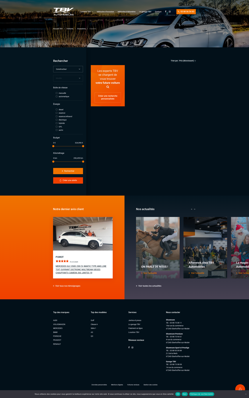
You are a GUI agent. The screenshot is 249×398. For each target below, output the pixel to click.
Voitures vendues (133, 385)
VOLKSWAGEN (59, 324)
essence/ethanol (65, 116)
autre (61, 130)
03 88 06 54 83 (187, 11)
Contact (158, 12)
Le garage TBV (145, 12)
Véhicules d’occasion (105, 12)
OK (178, 394)
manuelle (62, 93)
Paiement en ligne (135, 328)
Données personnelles (99, 385)
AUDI (55, 320)
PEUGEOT (57, 340)
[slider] (53, 146)
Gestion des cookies (150, 385)
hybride (62, 123)
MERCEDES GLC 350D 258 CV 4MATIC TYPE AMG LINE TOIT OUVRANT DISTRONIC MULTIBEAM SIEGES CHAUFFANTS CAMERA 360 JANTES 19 (81, 269)
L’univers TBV (85, 12)
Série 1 (93, 328)
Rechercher (69, 171)
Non (184, 394)
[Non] (245, 394)
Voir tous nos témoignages (67, 286)
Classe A (94, 324)
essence (62, 113)
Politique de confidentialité (201, 394)
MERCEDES (57, 328)
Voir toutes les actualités (149, 286)
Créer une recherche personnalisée (107, 97)
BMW (55, 332)
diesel (61, 110)
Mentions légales (117, 385)
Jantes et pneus (134, 320)
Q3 (92, 336)
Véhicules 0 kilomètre (127, 12)
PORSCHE (57, 336)
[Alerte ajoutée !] (240, 389)
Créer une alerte (69, 180)
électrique (63, 120)
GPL (60, 127)
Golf (92, 320)
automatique (64, 96)
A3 (92, 332)
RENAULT (57, 344)
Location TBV (133, 332)
